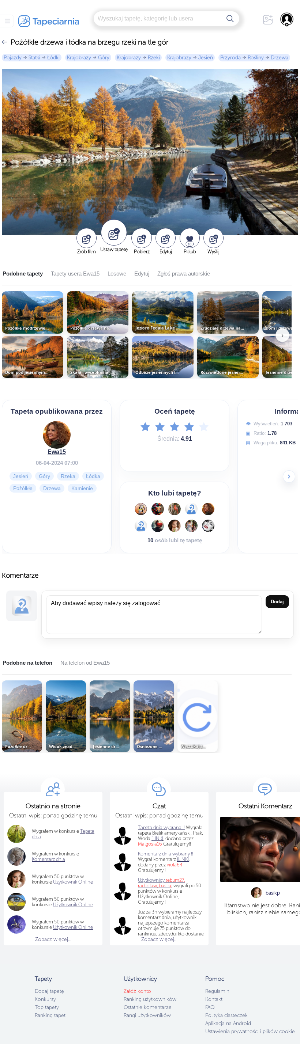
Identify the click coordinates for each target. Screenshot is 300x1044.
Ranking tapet (50, 1015)
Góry (103, 57)
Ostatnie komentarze (148, 1007)
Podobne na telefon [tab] (27, 663)
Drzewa (279, 57)
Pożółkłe (23, 488)
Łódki (53, 57)
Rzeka (68, 476)
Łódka (93, 476)
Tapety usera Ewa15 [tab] (75, 273)
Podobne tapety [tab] (23, 273)
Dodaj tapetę (49, 991)
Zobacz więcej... (53, 939)
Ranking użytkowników (150, 999)
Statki (34, 57)
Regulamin (217, 991)
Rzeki (154, 57)
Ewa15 (57, 452)
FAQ (209, 1007)
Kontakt (213, 999)
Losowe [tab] (117, 273)
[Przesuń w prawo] (289, 476)
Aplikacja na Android (228, 1023)
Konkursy (45, 999)
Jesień (205, 57)
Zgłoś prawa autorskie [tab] (183, 273)
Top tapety (47, 1007)
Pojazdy (13, 57)
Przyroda (230, 57)
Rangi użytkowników (147, 1015)
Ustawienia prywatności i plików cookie (250, 1031)
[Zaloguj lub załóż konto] (287, 19)
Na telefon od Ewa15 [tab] (85, 663)
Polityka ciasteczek (226, 1015)
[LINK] (183, 859)
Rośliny (256, 57)
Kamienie (82, 488)
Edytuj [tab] (141, 273)
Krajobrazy (79, 57)
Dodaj (277, 601)
